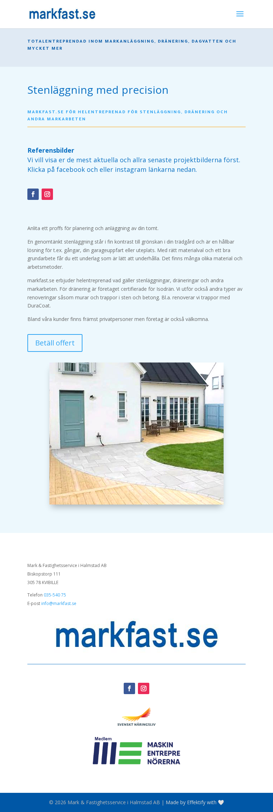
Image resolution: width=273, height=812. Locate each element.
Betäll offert (55, 343)
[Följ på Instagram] (47, 194)
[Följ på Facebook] (33, 194)
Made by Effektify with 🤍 (195, 802)
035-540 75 (55, 595)
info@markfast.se (58, 603)
